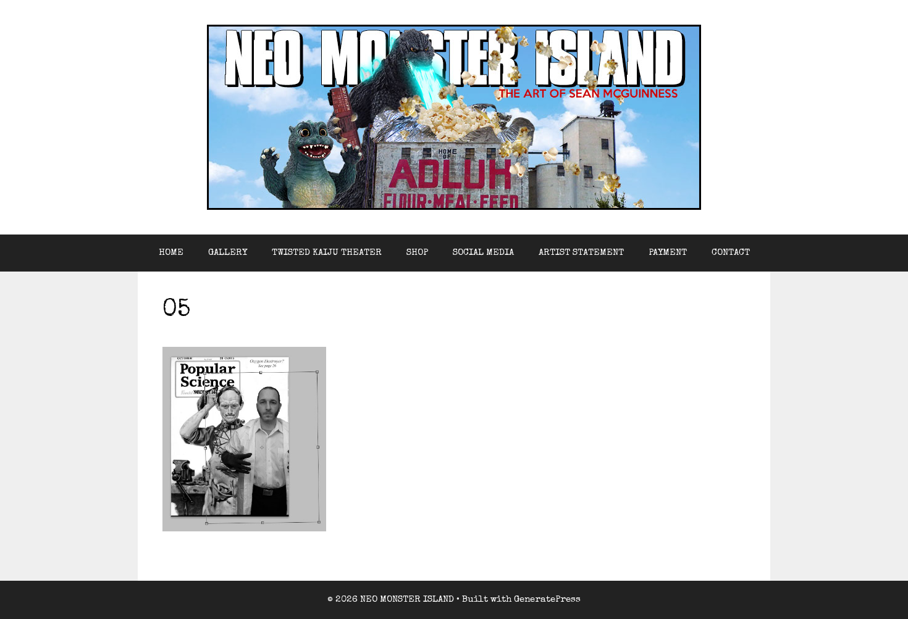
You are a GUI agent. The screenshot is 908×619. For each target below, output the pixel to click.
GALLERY (227, 252)
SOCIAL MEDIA (483, 252)
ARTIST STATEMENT (581, 252)
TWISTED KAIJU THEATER (327, 252)
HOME (171, 252)
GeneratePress (547, 599)
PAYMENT (668, 252)
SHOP (417, 252)
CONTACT (731, 252)
